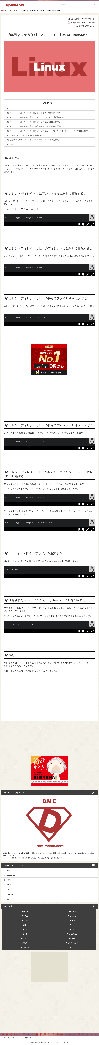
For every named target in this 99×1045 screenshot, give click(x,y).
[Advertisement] (49, 391)
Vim (8, 889)
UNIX (26, 929)
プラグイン (25, 943)
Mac (25, 925)
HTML (8, 870)
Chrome (73, 911)
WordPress (73, 934)
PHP (8, 880)
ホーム (3, 1038)
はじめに (13, 108)
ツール (73, 938)
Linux (8, 885)
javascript (10, 875)
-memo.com (15, 5)
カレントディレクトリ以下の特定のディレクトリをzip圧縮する (37, 126)
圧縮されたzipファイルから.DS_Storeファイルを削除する (34, 139)
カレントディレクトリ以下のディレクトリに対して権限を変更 (36, 117)
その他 (9, 899)
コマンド (26, 938)
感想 (11, 144)
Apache (9, 894)
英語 (72, 947)
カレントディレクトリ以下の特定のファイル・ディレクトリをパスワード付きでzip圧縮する (49, 130)
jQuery (25, 920)
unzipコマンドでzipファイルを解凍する (27, 135)
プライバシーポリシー (14, 1038)
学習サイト (25, 947)
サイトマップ (27, 1038)
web (25, 934)
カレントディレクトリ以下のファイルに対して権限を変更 (34, 112)
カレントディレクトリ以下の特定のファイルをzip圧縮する (35, 121)
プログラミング (73, 943)
